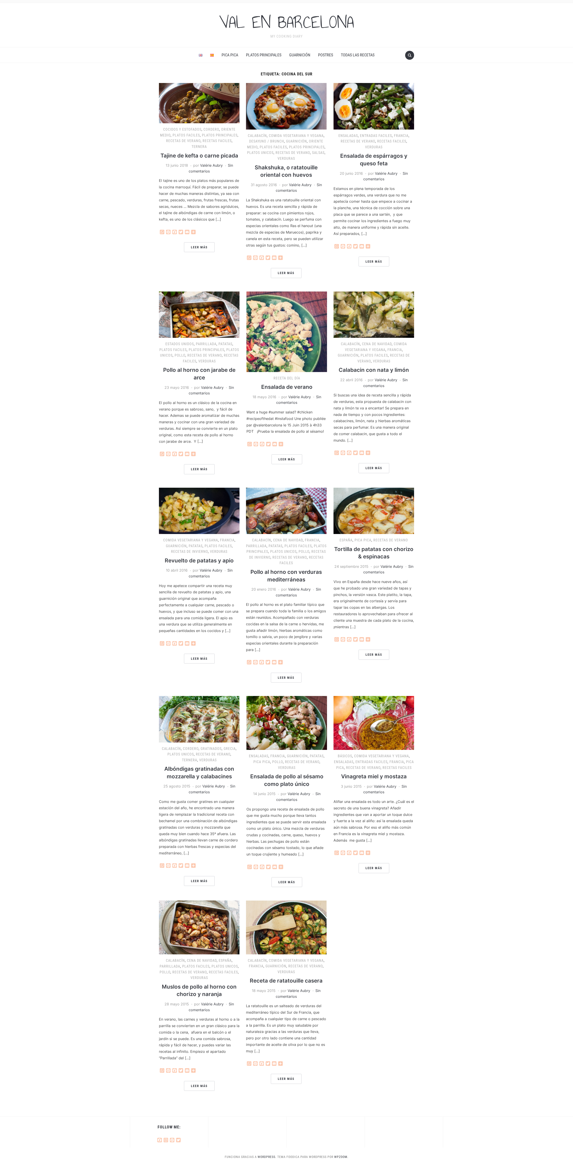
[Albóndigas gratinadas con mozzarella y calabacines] (199, 719)
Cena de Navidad (377, 344)
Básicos (345, 756)
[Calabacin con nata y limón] (374, 314)
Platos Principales (263, 55)
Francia (401, 136)
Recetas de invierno (189, 551)
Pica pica (230, 55)
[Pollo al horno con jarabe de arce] (199, 314)
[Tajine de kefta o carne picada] (199, 103)
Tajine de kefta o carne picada (199, 155)
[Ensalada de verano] (286, 331)
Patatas (225, 344)
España (346, 540)
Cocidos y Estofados (182, 129)
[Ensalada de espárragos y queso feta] (374, 106)
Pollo (180, 355)
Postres (325, 55)
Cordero (211, 129)
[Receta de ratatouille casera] (286, 927)
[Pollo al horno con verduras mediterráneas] (286, 510)
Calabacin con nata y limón (374, 370)
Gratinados (211, 749)
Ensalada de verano (286, 387)
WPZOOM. (341, 1157)
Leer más (199, 247)
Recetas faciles (217, 141)
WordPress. (267, 1157)
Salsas (318, 153)
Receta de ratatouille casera (286, 980)
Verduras (286, 158)
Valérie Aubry (211, 165)
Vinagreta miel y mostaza (374, 776)
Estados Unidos (179, 344)
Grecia (230, 749)
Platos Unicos (260, 153)
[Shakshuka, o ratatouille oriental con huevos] (286, 106)
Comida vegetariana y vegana (296, 136)
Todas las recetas (357, 55)
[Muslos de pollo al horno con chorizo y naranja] (199, 927)
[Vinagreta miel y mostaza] (374, 722)
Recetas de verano (183, 141)
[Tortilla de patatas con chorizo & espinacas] (374, 510)
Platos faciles (186, 135)
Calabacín (257, 136)
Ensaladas (348, 136)
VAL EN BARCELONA (286, 22)
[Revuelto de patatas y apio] (199, 510)
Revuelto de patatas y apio (199, 560)
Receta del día (287, 378)
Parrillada (206, 344)
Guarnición (299, 55)
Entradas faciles (376, 136)
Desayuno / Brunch (266, 141)
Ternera (199, 147)
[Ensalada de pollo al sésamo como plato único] (286, 722)
